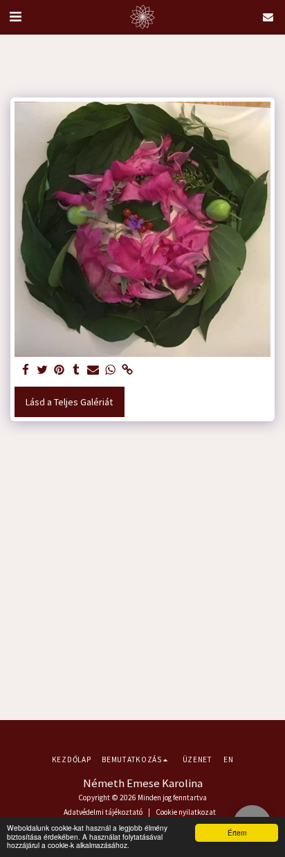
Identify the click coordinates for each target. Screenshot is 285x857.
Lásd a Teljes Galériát (69, 402)
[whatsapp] (110, 370)
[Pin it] (59, 370)
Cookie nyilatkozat (186, 812)
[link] (127, 370)
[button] (15, 16)
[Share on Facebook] (25, 370)
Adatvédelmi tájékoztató (103, 812)
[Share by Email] (93, 370)
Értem (237, 832)
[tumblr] (77, 370)
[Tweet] (43, 370)
